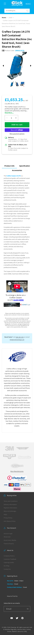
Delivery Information (10, 504)
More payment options (17, 134)
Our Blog (6, 566)
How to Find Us (12, 596)
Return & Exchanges (10, 511)
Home (4, 18)
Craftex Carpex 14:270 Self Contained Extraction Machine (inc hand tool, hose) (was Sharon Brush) (16, 23)
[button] (5, 3)
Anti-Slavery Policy (9, 521)
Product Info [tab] (9, 166)
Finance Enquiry (9, 543)
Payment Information (10, 508)
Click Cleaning (11, 627)
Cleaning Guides (9, 562)
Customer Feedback (10, 559)
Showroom (7, 537)
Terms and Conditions (11, 501)
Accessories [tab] (17, 170)
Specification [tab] (24, 166)
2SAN (10, 18)
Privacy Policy (8, 518)
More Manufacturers (17, 471)
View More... (9, 113)
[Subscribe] (27, 609)
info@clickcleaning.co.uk (17, 339)
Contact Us (7, 569)
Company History (9, 556)
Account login (8, 533)
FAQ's (5, 514)
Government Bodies (10, 540)
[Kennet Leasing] (17, 305)
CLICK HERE (18, 300)
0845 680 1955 (20, 337)
